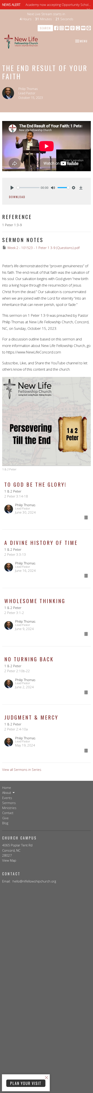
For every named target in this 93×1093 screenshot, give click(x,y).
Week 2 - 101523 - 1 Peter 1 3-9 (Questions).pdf (43, 247)
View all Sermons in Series (21, 769)
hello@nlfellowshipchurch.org (34, 881)
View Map (9, 860)
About (6, 792)
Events (7, 798)
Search (45, 28)
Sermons (9, 803)
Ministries (9, 808)
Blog (5, 823)
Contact (7, 813)
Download (17, 197)
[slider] (28, 188)
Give (5, 818)
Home (6, 787)
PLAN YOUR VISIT (26, 1083)
